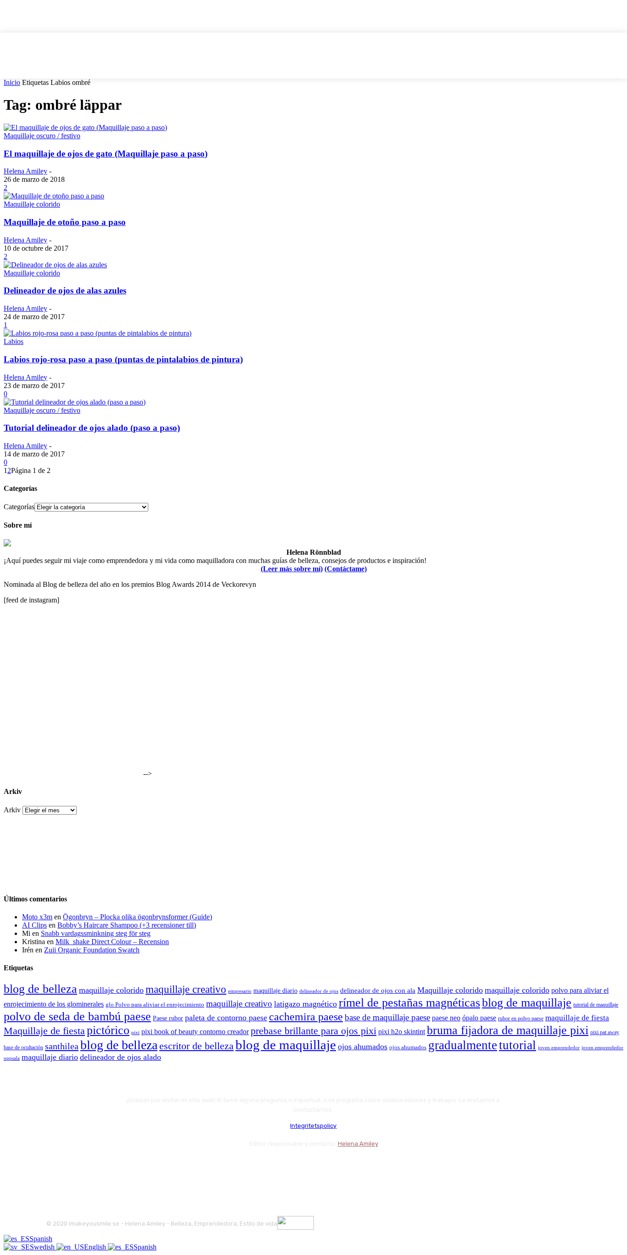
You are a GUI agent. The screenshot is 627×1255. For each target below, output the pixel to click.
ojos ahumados (362, 1046)
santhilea (61, 1046)
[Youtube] (153, 1167)
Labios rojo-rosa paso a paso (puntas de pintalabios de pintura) (123, 359)
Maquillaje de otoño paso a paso (65, 222)
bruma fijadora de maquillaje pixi (507, 1030)
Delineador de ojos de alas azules (65, 290)
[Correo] (104, 1167)
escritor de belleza (196, 1046)
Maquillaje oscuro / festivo (42, 136)
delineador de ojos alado (120, 1057)
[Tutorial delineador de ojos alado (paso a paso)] (75, 402)
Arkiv (12, 810)
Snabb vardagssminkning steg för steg (96, 933)
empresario (240, 991)
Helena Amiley (25, 171)
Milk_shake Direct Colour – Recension (112, 941)
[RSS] (129, 1167)
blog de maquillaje (526, 1002)
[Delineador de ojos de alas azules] (55, 265)
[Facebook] (55, 1167)
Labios (13, 341)
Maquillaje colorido (32, 204)
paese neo (446, 1018)
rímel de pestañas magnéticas (409, 1002)
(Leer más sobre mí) (292, 569)
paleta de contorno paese (226, 1017)
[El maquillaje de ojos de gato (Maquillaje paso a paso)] (85, 127)
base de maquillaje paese (387, 1017)
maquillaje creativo (186, 989)
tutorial (517, 1045)
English (96, 1247)
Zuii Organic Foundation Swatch (92, 950)
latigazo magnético (305, 1003)
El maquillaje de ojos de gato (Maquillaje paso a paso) (105, 153)
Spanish (40, 1239)
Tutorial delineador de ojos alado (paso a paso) (92, 428)
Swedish (43, 1247)
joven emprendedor (559, 1047)
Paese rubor (168, 1018)
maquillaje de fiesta (577, 1017)
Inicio (12, 82)
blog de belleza (40, 989)
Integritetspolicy (313, 1125)
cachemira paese (306, 1017)
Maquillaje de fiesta (44, 1030)
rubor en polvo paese (520, 1019)
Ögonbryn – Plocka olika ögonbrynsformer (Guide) (137, 917)
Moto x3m (37, 917)
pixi (135, 1032)
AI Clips (34, 925)
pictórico (108, 1030)
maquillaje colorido (111, 990)
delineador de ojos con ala (377, 990)
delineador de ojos (318, 991)
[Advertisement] (72, 718)
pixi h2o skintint (401, 1031)
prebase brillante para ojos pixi (313, 1030)
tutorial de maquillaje (595, 1005)
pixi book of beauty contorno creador (195, 1031)
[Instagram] (80, 1167)
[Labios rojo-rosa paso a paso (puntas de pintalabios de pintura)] (97, 333)
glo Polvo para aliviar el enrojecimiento (155, 1004)
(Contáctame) (346, 569)
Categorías (19, 507)
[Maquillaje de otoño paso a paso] (54, 196)
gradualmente (462, 1045)
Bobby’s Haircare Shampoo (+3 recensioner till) (126, 925)
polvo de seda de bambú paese (77, 1016)
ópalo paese (479, 1018)
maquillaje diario (275, 990)
